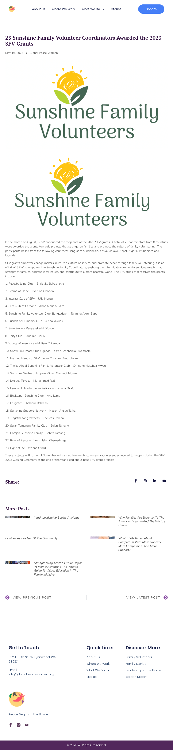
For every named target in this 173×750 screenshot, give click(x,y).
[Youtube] (26, 725)
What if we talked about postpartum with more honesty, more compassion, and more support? (139, 544)
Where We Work (63, 9)
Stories (116, 9)
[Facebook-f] (10, 725)
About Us (38, 9)
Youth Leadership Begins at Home (56, 518)
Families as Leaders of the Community (31, 538)
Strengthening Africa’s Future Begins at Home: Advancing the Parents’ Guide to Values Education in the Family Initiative (58, 569)
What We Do (90, 9)
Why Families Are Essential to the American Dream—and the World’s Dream (141, 521)
